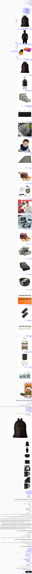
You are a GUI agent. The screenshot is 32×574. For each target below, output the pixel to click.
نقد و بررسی (28, 495)
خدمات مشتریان (29, 557)
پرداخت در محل (29, 409)
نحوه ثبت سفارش (28, 554)
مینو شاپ (30, 0)
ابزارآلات (27, 60)
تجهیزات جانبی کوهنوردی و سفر (23, 405)
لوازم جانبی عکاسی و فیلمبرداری (14, 51)
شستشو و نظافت (24, 29)
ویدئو (29, 497)
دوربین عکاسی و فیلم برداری (15, 50)
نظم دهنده (23, 28)
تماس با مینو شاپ (27, 564)
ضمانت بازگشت (29, 410)
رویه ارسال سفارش (27, 555)
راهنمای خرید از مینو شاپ (28, 553)
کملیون (28, 404)
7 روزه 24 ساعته (28, 491)
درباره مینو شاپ (28, 565)
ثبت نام (26, 3)
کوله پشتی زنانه (26, 514)
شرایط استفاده (28, 560)
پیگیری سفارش (28, 561)
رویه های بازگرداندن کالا (27, 559)
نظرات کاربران (28, 496)
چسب (26, 44)
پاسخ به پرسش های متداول (26, 558)
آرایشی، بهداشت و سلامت (25, 10)
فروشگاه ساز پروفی (25, 573)
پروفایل (31, 4)
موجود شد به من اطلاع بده (28, 407)
